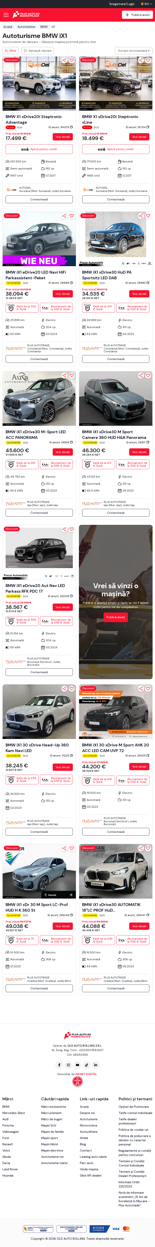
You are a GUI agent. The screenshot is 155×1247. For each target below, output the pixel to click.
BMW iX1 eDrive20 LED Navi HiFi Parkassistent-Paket (36, 275)
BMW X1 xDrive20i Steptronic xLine (110, 119)
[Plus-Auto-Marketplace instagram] (68, 1065)
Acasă (7, 27)
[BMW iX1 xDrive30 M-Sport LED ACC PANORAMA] (39, 398)
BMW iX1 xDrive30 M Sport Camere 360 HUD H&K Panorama (114, 434)
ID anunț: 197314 (136, 127)
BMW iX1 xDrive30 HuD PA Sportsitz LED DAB (107, 275)
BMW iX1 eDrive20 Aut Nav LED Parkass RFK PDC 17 (35, 588)
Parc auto (86, 1163)
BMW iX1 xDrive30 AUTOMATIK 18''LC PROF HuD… (111, 907)
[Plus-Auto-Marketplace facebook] (59, 1065)
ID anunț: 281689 (59, 283)
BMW (44, 27)
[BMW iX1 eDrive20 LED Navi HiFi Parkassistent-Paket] (39, 239)
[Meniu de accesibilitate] (77, 1081)
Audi (5, 1119)
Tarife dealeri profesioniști (128, 1121)
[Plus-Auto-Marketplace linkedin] (96, 1065)
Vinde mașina (89, 1169)
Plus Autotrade (38, 345)
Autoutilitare (88, 1132)
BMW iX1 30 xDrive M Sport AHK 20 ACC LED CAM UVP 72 (115, 747)
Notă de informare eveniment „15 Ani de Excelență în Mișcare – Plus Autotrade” (134, 1199)
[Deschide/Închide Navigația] (6, 15)
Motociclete (88, 1126)
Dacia (6, 1163)
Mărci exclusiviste (53, 1107)
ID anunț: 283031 (136, 755)
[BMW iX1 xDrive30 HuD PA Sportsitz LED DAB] (115, 239)
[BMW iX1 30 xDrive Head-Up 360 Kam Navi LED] (39, 711)
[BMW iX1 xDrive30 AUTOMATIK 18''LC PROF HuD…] (115, 871)
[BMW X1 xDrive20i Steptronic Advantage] (39, 83)
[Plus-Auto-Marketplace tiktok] (87, 1065)
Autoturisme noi (52, 1157)
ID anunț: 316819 (59, 442)
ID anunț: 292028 (59, 596)
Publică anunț (116, 617)
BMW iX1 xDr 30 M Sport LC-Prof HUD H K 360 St (37, 907)
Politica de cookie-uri (133, 1130)
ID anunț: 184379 (59, 127)
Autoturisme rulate (54, 1163)
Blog (83, 1144)
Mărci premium (51, 1113)
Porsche (8, 1126)
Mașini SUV (48, 1126)
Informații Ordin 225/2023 (129, 1184)
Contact (86, 1151)
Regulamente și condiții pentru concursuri (135, 1153)
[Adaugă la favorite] (72, 60)
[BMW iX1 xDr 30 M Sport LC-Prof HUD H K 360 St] (39, 871)
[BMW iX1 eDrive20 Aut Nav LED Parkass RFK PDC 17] (39, 552)
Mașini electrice (52, 1151)
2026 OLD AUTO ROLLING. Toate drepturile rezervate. (86, 1239)
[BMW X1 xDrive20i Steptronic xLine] (115, 83)
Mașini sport (49, 1138)
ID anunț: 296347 (135, 915)
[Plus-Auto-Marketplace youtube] (77, 1065)
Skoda (6, 1157)
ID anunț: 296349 (59, 915)
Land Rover (10, 1169)
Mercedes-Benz (13, 1113)
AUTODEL (25, 187)
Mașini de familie (52, 1132)
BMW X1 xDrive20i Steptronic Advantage (34, 119)
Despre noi (87, 1113)
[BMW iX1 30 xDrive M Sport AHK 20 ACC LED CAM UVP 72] (115, 711)
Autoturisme (26, 27)
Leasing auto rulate (93, 1157)
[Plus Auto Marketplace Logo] (26, 15)
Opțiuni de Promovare (134, 1107)
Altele (84, 1138)
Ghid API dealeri (91, 1176)
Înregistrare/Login (121, 4)
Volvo (6, 1151)
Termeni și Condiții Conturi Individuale (131, 1163)
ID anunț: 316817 (136, 442)
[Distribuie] (64, 60)
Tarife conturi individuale (135, 1113)
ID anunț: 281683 (136, 283)
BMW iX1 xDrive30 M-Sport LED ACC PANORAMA (36, 434)
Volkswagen (10, 1132)
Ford (5, 1138)
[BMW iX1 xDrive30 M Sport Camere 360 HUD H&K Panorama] (115, 398)
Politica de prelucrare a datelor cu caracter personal (135, 1140)
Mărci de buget (51, 1119)
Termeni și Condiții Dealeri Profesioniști (132, 1174)
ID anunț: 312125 (60, 755)
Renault (7, 1144)
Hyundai (7, 1176)
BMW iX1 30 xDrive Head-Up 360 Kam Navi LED (37, 747)
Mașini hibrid (49, 1144)
